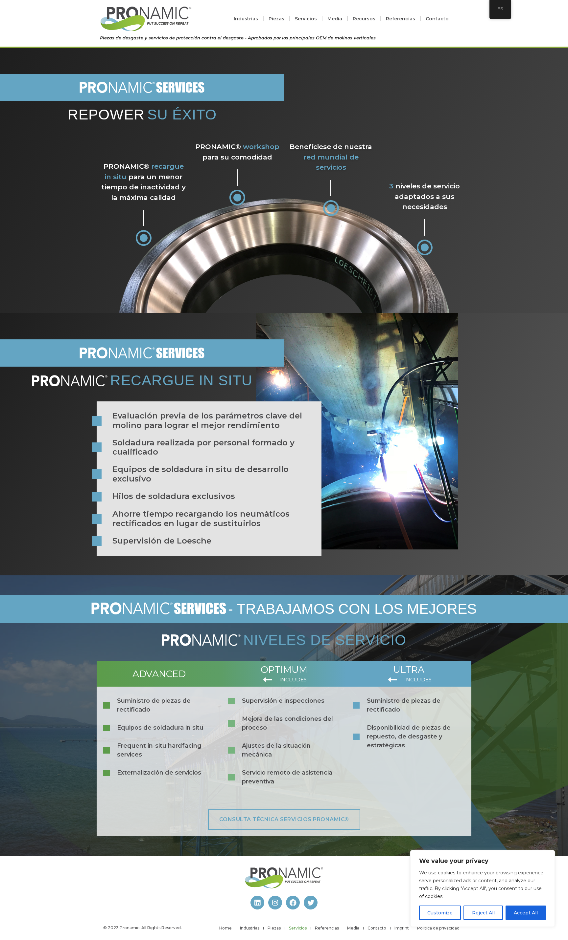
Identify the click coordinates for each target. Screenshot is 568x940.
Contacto (437, 19)
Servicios (306, 19)
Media (334, 19)
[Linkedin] (257, 902)
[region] (482, 888)
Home (225, 928)
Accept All (526, 913)
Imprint (401, 928)
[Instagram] (275, 902)
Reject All (483, 913)
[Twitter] (311, 902)
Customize (440, 913)
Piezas (276, 19)
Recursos (364, 19)
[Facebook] (293, 902)
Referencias (400, 19)
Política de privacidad (438, 928)
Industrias (246, 19)
